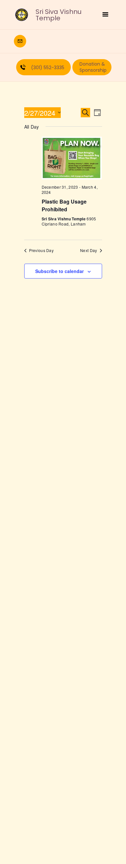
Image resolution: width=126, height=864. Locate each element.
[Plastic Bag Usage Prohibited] (72, 158)
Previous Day (41, 250)
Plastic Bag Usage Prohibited (64, 205)
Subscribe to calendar (59, 271)
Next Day (88, 250)
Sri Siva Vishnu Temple (58, 14)
